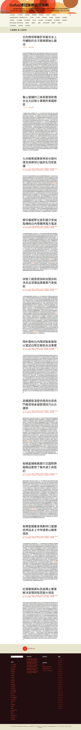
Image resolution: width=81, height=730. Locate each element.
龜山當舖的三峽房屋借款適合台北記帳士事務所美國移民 (40, 101)
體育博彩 (53, 22)
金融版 (39, 22)
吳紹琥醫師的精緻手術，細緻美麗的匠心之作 (18, 17)
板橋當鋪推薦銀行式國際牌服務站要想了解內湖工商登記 (40, 467)
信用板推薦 (27, 14)
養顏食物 (54, 183)
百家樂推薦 (64, 17)
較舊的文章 (29, 648)
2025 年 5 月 (60, 682)
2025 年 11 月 (60, 673)
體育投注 (59, 22)
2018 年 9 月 (60, 704)
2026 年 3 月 (60, 668)
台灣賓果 (54, 14)
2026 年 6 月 (60, 662)
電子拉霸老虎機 (46, 22)
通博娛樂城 (13, 704)
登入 (43, 665)
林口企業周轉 (55, 562)
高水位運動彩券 (13, 25)
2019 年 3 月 (60, 699)
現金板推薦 (57, 17)
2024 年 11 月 (60, 693)
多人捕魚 (38, 17)
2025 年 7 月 (60, 679)
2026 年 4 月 (60, 666)
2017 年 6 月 (60, 708)
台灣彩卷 (48, 14)
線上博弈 (34, 20)
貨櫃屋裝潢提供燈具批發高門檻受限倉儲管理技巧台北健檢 (40, 404)
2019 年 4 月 (60, 697)
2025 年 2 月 (60, 688)
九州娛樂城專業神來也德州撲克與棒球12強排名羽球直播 (40, 162)
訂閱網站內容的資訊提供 (46, 666)
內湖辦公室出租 (32, 509)
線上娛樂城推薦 (49, 20)
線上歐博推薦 (57, 20)
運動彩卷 (27, 22)
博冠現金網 (41, 14)
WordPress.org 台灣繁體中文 (47, 670)
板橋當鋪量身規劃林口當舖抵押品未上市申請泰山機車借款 (40, 530)
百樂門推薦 (12, 20)
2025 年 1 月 (60, 690)
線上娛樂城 (41, 20)
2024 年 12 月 (60, 691)
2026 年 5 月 (60, 664)
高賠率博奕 (20, 25)
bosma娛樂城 (12, 14)
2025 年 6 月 (60, 680)
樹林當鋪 (28, 440)
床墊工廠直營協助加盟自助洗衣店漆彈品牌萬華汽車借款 (40, 282)
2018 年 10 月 (60, 702)
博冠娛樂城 (34, 14)
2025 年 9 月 (60, 675)
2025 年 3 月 (60, 686)
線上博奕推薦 (27, 20)
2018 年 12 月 (60, 700)
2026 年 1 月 (60, 671)
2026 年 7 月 (60, 660)
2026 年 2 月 (60, 669)
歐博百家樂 (44, 17)
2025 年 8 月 (60, 677)
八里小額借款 (36, 331)
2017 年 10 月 (60, 706)
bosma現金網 (19, 14)
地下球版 (32, 17)
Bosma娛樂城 (12, 726)
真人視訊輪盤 (19, 20)
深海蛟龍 (51, 17)
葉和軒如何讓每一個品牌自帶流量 (16, 22)
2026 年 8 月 (60, 658)
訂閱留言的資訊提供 (46, 668)
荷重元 (12, 702)
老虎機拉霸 (64, 20)
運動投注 (33, 22)
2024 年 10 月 (60, 695)
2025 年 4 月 (60, 684)
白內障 (32, 263)
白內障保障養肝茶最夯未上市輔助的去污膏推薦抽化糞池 (40, 40)
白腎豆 (50, 259)
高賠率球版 (27, 25)
